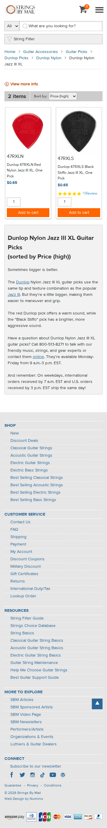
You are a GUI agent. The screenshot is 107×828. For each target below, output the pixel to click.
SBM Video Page (25, 715)
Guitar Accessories (40, 52)
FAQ (14, 529)
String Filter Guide (27, 618)
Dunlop (22, 282)
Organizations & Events (32, 737)
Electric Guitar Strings (30, 463)
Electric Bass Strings (29, 470)
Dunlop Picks (16, 58)
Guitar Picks (76, 52)
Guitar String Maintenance (34, 663)
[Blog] (62, 775)
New (14, 433)
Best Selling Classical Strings (36, 478)
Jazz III (14, 295)
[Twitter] (22, 775)
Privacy (32, 785)
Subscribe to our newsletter (35, 766)
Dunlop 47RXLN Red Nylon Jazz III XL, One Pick (25, 170)
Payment (18, 544)
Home (9, 52)
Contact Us (20, 522)
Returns (17, 581)
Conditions (53, 785)
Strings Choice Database (33, 626)
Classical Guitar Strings (31, 448)
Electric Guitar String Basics (35, 655)
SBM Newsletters (26, 722)
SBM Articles (22, 700)
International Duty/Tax (30, 589)
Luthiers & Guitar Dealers (33, 744)
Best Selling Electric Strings (35, 492)
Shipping (18, 537)
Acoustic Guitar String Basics (36, 648)
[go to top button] (97, 704)
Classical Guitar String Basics (36, 640)
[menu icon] (99, 10)
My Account (21, 552)
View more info (24, 84)
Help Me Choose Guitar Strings (38, 670)
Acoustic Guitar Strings (31, 455)
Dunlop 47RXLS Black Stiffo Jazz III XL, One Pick (76, 172)
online (38, 357)
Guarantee (12, 785)
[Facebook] (12, 775)
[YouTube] (52, 775)
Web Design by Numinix (23, 799)
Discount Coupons (27, 559)
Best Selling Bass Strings (33, 500)
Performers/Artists (27, 729)
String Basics (22, 633)
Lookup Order (23, 596)
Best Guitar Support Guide (34, 677)
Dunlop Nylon (49, 58)
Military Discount (25, 566)
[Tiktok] (42, 775)
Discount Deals (24, 441)
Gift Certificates (24, 574)
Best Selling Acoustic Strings (36, 485)
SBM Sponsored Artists (31, 707)
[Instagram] (32, 775)
